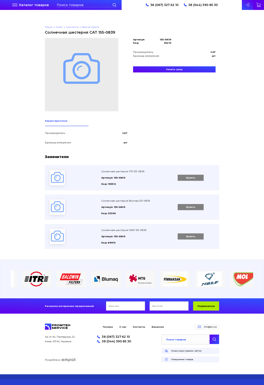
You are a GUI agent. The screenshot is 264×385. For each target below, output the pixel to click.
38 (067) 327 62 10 (164, 5)
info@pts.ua (210, 327)
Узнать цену (174, 69)
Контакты (139, 326)
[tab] (66, 123)
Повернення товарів (182, 359)
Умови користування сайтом (186, 351)
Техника (108, 326)
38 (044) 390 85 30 (203, 5)
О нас (123, 326)
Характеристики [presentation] (56, 121)
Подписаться (206, 306)
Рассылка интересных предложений (69, 306)
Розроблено (53, 359)
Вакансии (158, 326)
